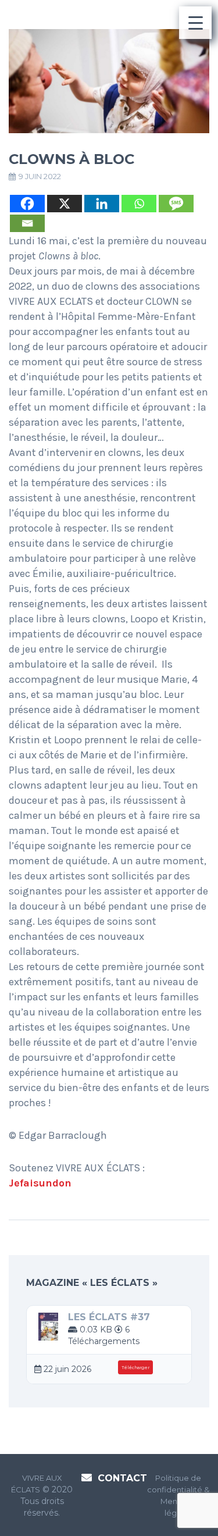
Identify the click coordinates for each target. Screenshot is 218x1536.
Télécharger (135, 1367)
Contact (122, 1478)
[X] (64, 203)
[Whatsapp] (138, 203)
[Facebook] (27, 203)
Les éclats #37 (109, 1317)
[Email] (27, 223)
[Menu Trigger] (195, 22)
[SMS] (176, 203)
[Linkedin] (101, 203)
